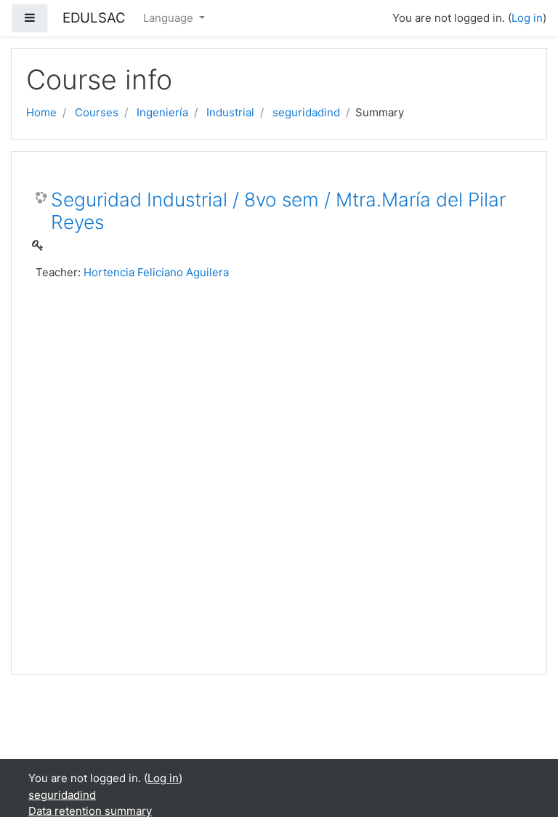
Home (41, 112)
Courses (96, 112)
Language (169, 18)
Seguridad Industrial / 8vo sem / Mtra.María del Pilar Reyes (278, 211)
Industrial (230, 112)
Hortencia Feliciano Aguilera (156, 272)
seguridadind (306, 112)
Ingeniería (162, 112)
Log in (527, 18)
